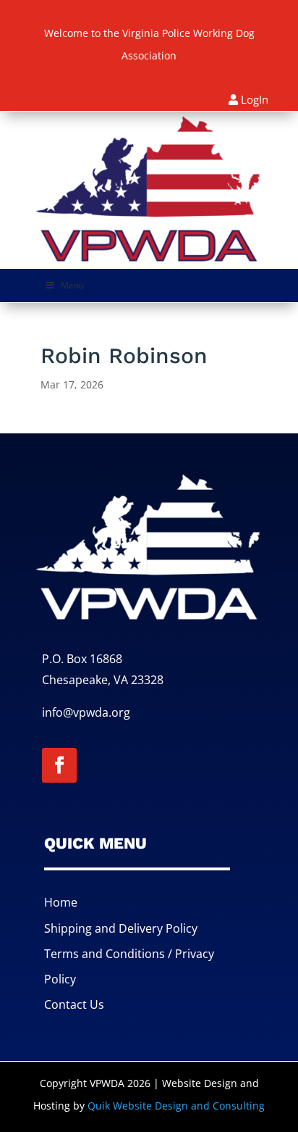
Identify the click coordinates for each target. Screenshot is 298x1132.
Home (60, 902)
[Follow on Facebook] (59, 765)
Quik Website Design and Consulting (176, 1105)
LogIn (254, 99)
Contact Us (74, 1004)
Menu (72, 285)
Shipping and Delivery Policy (120, 928)
